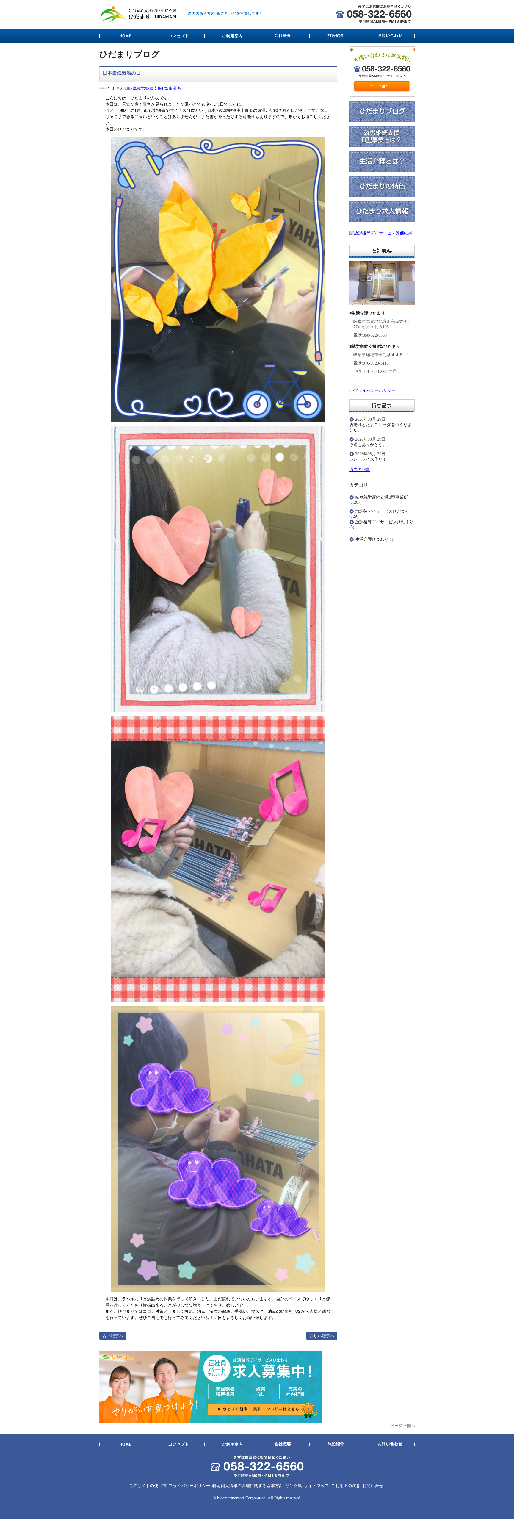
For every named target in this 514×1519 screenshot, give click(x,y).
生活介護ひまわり (371, 539)
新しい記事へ (321, 1336)
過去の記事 (359, 469)
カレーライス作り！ (368, 459)
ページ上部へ (402, 1425)
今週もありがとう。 (368, 444)
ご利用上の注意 (345, 1486)
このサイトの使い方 (148, 1486)
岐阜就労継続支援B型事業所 (154, 88)
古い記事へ (112, 1336)
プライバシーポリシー (189, 1486)
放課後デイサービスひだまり (382, 511)
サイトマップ (316, 1486)
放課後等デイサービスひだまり (384, 522)
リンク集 (293, 1486)
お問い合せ (372, 1486)
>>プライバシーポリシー (372, 390)
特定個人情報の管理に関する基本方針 (247, 1486)
